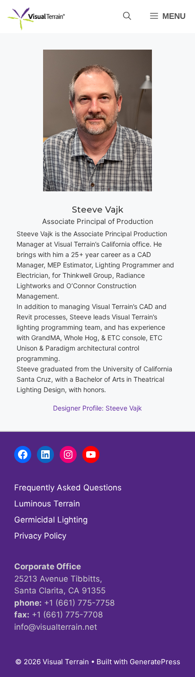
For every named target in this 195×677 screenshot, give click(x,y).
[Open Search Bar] (127, 16)
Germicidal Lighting (51, 519)
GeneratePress (155, 661)
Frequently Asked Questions (68, 487)
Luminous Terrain (47, 503)
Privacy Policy (40, 535)
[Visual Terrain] (36, 19)
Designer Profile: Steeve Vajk (97, 408)
